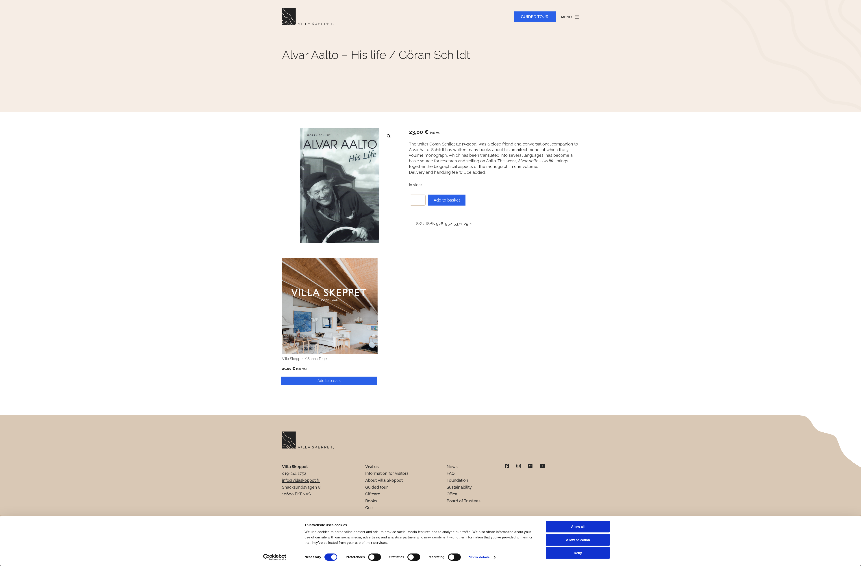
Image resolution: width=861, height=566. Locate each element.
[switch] (374, 557)
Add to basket (447, 200)
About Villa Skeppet (384, 480)
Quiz (369, 507)
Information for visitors (387, 473)
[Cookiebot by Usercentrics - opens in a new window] (274, 557)
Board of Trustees (464, 501)
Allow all (578, 527)
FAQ (450, 473)
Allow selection (578, 540)
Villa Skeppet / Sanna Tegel (305, 359)
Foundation (457, 480)
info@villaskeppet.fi (301, 480)
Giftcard (372, 494)
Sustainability (459, 487)
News (452, 466)
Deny (578, 553)
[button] (389, 136)
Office (452, 494)
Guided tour (534, 16)
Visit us (372, 466)
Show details (479, 557)
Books (371, 501)
